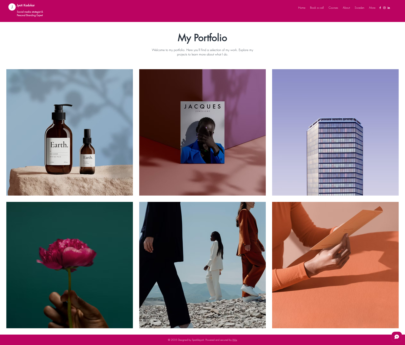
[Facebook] (380, 7)
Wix (234, 340)
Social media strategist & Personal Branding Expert (30, 13)
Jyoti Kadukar (26, 5)
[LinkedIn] (388, 7)
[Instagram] (384, 7)
